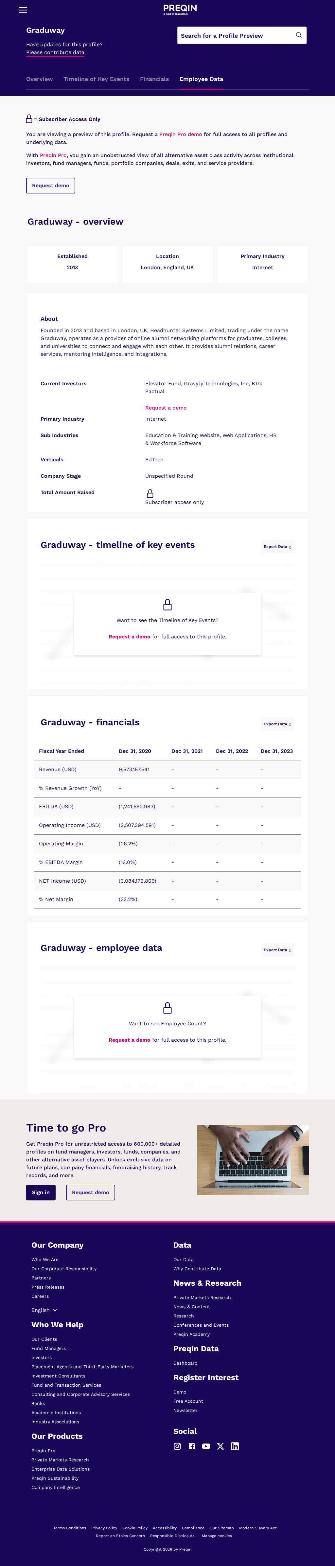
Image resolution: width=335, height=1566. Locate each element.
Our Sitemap (222, 1528)
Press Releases (47, 1287)
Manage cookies (217, 1536)
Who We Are (45, 1259)
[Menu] (23, 10)
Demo (179, 1392)
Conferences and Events (201, 1325)
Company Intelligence (55, 1487)
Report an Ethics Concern (120, 1536)
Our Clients (44, 1339)
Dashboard (185, 1363)
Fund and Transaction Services (66, 1385)
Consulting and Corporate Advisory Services (80, 1394)
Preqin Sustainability (55, 1478)
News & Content (191, 1306)
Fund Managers (48, 1348)
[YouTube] (206, 1445)
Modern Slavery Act (258, 1528)
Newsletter (185, 1410)
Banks (38, 1403)
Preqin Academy (191, 1334)
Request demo (50, 185)
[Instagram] (177, 1445)
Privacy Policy (104, 1528)
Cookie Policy (135, 1528)
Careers (40, 1296)
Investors (41, 1357)
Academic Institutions (56, 1412)
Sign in (41, 1192)
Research (183, 1315)
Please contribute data (55, 52)
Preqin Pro (52, 155)
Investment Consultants (58, 1375)
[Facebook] (192, 1445)
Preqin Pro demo (180, 134)
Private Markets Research (60, 1459)
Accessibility (165, 1528)
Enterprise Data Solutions (60, 1469)
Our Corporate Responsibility (64, 1268)
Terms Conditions (69, 1528)
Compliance (193, 1528)
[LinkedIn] (235, 1445)
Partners (41, 1277)
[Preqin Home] (180, 10)
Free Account (188, 1401)
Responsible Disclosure (172, 1536)
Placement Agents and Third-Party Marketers (82, 1366)
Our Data (183, 1259)
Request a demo (166, 408)
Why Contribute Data (197, 1268)
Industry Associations (55, 1421)
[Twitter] (220, 1445)
